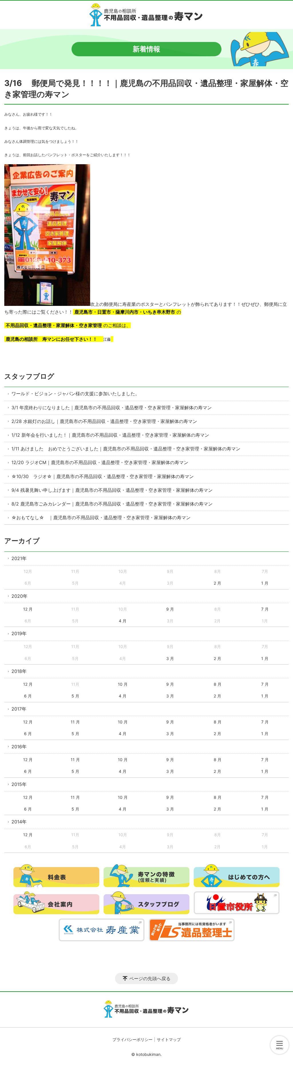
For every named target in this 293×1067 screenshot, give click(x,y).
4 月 (122, 620)
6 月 (28, 695)
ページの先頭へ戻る (150, 978)
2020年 (19, 596)
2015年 (19, 784)
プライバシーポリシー (132, 1039)
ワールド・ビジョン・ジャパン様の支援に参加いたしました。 (75, 393)
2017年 (18, 709)
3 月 (170, 658)
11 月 (75, 721)
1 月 (264, 583)
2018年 (19, 671)
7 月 (265, 609)
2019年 (19, 633)
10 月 (123, 684)
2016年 (19, 746)
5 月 (75, 695)
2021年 (19, 558)
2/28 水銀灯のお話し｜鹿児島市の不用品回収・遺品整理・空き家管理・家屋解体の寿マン (104, 421)
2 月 (217, 583)
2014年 (19, 822)
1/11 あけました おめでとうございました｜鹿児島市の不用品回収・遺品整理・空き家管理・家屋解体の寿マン (125, 449)
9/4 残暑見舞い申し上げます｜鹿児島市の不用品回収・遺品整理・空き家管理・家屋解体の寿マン (112, 490)
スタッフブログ (29, 376)
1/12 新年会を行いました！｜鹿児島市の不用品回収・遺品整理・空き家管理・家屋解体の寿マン (110, 435)
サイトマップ (169, 1039)
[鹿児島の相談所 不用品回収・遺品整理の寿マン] (146, 14)
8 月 (217, 684)
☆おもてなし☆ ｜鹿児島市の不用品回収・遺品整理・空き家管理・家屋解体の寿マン (101, 517)
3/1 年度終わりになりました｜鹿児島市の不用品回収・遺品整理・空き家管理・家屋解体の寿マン (111, 407)
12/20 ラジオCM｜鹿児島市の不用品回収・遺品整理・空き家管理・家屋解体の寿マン (99, 462)
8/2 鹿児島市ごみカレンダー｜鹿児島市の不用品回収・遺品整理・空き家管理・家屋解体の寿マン (112, 504)
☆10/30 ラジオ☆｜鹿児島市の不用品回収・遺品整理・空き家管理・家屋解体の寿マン (102, 476)
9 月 (170, 609)
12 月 (28, 609)
